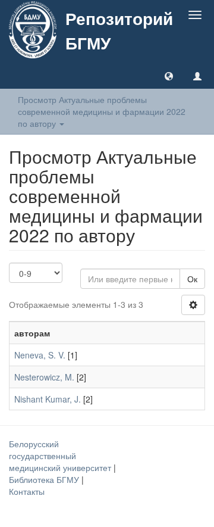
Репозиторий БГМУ (119, 30)
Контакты (27, 491)
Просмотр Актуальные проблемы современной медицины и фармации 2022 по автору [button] (101, 111)
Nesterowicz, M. (44, 377)
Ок (192, 279)
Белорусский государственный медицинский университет (61, 455)
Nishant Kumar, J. (47, 399)
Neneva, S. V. (39, 355)
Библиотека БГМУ (45, 479)
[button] (169, 76)
